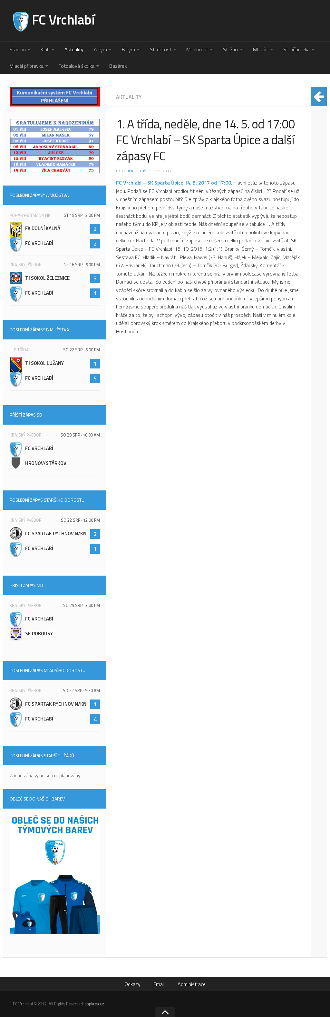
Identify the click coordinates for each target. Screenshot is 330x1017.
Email (159, 984)
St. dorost (160, 49)
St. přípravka (296, 49)
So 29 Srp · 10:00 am (80, 435)
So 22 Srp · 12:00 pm (80, 520)
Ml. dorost (197, 49)
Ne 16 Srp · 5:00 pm (81, 264)
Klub (45, 49)
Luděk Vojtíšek (136, 171)
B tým (128, 49)
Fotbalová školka (76, 66)
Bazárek (118, 66)
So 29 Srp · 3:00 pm (81, 605)
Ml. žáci (260, 49)
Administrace (192, 984)
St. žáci (230, 49)
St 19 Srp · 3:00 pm (82, 215)
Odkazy (132, 984)
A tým (100, 49)
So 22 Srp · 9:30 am (81, 690)
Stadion (17, 49)
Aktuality (73, 49)
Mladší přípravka (26, 66)
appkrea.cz (94, 1004)
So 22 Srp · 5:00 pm (81, 350)
